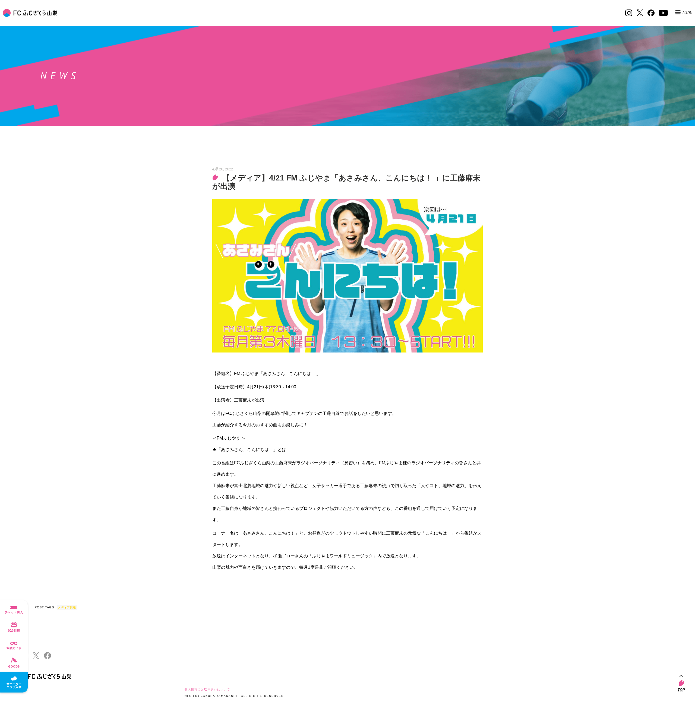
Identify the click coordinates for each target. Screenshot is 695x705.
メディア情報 (67, 607)
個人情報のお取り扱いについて (207, 689)
